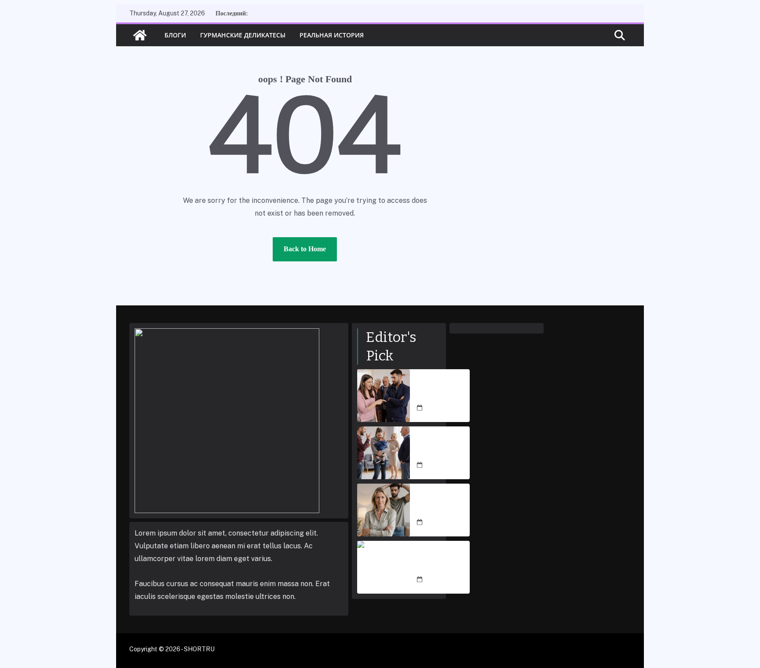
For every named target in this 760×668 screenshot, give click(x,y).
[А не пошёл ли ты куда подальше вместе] (383, 395)
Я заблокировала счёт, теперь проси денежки (443, 504)
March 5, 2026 (445, 407)
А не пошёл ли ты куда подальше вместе (442, 390)
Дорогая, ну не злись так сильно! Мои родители (441, 447)
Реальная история (332, 35)
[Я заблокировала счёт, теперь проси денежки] (383, 510)
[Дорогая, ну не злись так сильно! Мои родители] (383, 452)
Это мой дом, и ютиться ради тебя (442, 562)
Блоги (175, 35)
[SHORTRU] (140, 35)
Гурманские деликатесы (242, 35)
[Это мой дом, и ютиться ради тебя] (383, 567)
